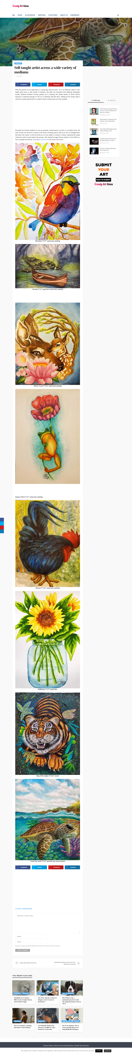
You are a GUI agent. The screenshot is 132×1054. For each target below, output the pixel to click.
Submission (74, 15)
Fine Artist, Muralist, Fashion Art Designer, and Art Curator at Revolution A (47, 999)
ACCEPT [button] (98, 1050)
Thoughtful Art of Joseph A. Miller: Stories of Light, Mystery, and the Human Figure (23, 999)
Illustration (30, 15)
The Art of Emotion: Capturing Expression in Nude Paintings (23, 1026)
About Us (64, 15)
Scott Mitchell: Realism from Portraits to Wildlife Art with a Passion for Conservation (46, 1027)
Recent (112, 100)
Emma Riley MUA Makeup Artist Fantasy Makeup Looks (108, 129)
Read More (107, 1050)
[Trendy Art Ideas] (20, 6)
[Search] (118, 15)
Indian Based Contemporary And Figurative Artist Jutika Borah (108, 120)
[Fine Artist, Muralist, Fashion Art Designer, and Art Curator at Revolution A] (48, 988)
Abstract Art (67, 1021)
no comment (19, 76)
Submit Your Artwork (82, 1045)
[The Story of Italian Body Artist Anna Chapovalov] (94, 151)
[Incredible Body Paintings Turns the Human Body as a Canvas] (94, 141)
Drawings (17, 993)
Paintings (42, 15)
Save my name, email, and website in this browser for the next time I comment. (38, 946)
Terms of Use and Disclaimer (63, 1045)
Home (20, 15)
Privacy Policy (48, 1045)
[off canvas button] (13, 15)
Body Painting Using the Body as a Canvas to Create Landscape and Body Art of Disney (109, 110)
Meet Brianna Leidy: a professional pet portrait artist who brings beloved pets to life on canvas (71, 1000)
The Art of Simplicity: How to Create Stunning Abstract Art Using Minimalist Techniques (70, 1027)
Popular (96, 100)
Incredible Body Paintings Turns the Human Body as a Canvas (108, 139)
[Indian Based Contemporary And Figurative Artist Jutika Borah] (94, 121)
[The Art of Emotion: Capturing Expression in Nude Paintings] (23, 1015)
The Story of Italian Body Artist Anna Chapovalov (108, 149)
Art (64, 993)
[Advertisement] (47, 115)
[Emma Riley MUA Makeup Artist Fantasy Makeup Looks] (94, 131)
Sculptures (52, 15)
